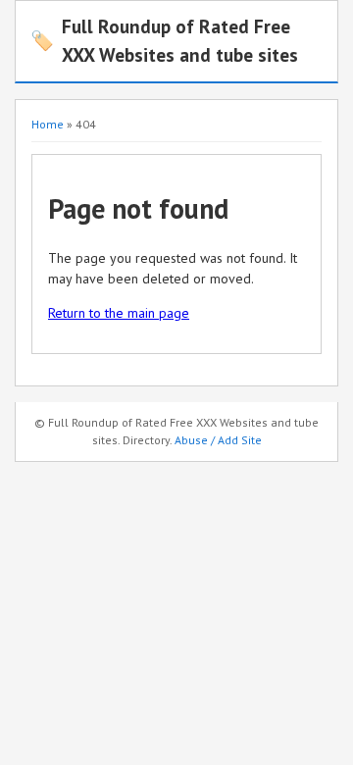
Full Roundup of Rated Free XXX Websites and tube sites (164, 40)
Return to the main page (118, 313)
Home (47, 124)
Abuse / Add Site (218, 440)
